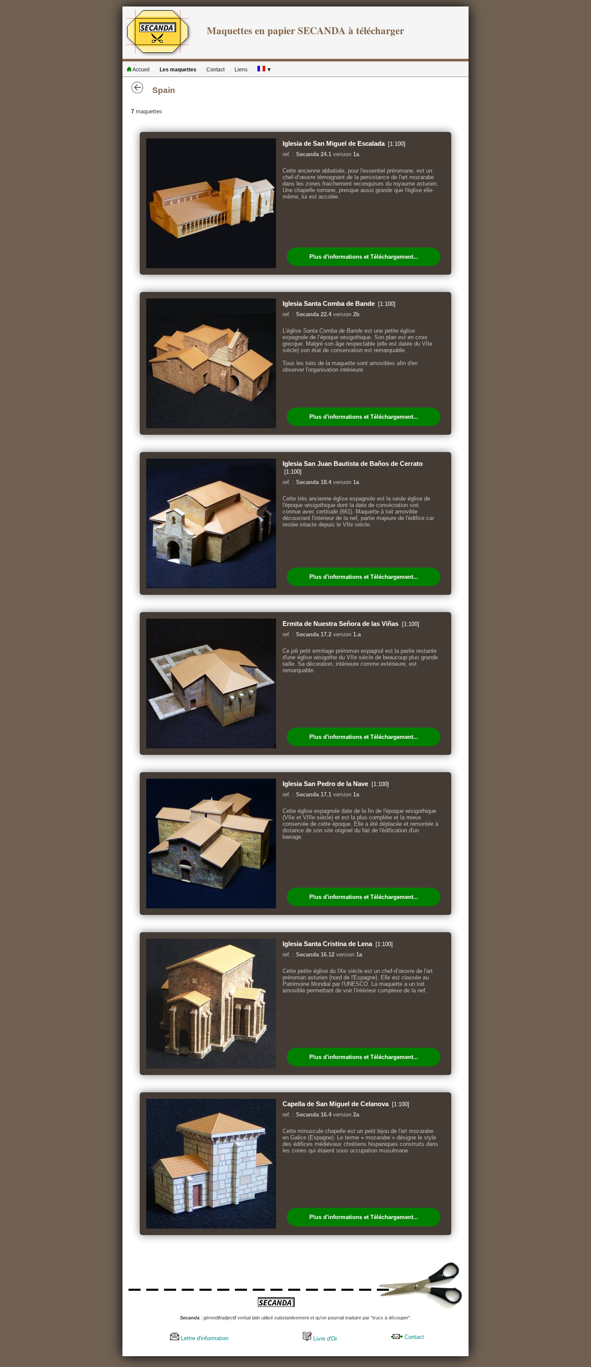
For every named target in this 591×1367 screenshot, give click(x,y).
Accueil (141, 69)
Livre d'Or (324, 1338)
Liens (240, 69)
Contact (215, 69)
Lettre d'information (203, 1338)
